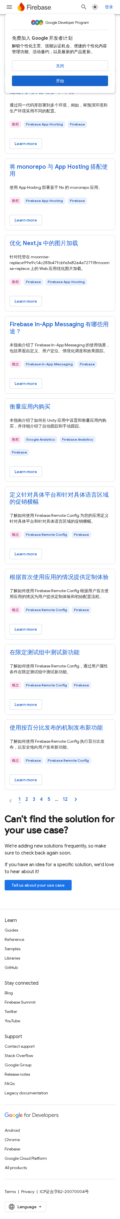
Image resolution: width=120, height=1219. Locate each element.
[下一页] (76, 799)
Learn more (26, 143)
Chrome (12, 1139)
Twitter (11, 1011)
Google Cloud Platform (26, 1158)
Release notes (17, 1074)
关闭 (60, 66)
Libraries (12, 958)
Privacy (27, 1191)
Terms (10, 1191)
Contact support (20, 1046)
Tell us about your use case (38, 885)
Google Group (18, 1065)
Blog (9, 992)
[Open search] (83, 7)
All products (16, 1167)
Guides (11, 930)
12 (65, 799)
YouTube (12, 1020)
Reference (14, 939)
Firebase (12, 1149)
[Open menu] (9, 7)
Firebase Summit (20, 1002)
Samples (12, 948)
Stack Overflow (19, 1055)
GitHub (11, 967)
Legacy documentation (26, 1093)
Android (12, 1130)
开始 (60, 80)
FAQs (10, 1083)
